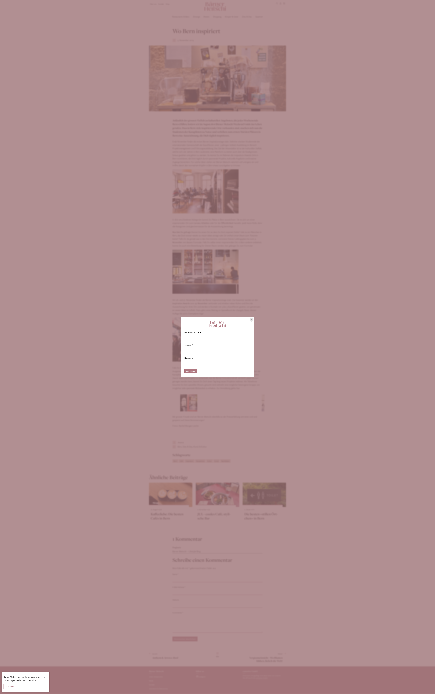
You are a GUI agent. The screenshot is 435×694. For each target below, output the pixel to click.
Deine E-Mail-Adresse (193, 332)
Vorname (188, 345)
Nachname (188, 358)
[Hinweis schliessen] (251, 320)
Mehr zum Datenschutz (26, 680)
